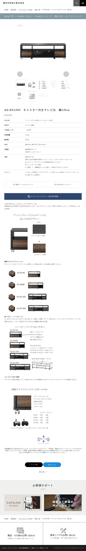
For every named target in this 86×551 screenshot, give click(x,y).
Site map (4, 548)
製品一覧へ (42, 471)
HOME (6, 9)
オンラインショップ (73, 16)
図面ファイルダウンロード (24, 184)
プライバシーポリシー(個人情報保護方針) (18, 548)
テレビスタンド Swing (25, 9)
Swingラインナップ (43, 16)
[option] (43, 50)
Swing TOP (9, 16)
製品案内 (13, 9)
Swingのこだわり (24, 16)
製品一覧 (37, 9)
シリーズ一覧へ (33, 464)
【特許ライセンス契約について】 (39, 548)
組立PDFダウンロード (64, 184)
